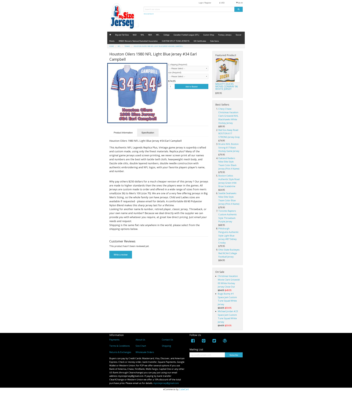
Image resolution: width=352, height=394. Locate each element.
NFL (157, 34)
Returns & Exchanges (120, 352)
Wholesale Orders (145, 352)
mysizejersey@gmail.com (166, 383)
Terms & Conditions (119, 345)
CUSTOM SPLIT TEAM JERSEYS (175, 41)
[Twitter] (214, 341)
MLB (135, 34)
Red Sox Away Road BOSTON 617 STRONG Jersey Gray (229, 133)
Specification (147, 132)
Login (201, 2)
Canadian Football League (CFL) (186, 34)
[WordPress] (225, 341)
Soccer (238, 34)
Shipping (166, 345)
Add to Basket (191, 86)
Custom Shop (208, 34)
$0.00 (240, 2)
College (166, 34)
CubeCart (184, 389)
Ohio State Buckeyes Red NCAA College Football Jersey (229, 253)
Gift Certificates (200, 41)
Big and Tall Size (122, 34)
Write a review (121, 254)
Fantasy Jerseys (225, 34)
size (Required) (174, 72)
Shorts (112, 41)
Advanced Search (149, 14)
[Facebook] (193, 341)
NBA (150, 34)
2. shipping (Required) (177, 64)
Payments (114, 339)
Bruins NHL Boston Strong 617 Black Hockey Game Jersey (228, 148)
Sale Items (214, 41)
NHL (142, 34)
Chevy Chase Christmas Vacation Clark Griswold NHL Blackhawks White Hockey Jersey (228, 115)
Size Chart (141, 345)
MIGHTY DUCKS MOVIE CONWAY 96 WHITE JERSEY (226, 86)
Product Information (123, 132)
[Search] (238, 9)
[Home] (110, 35)
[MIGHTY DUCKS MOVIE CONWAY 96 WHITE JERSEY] (227, 70)
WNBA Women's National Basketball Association (138, 41)
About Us (140, 339)
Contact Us (167, 339)
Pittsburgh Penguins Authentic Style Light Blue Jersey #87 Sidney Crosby (228, 235)
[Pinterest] (204, 341)
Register (207, 2)
